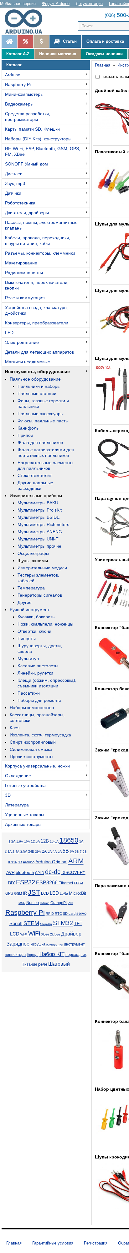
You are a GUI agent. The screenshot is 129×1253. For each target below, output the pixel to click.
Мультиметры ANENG (40, 531)
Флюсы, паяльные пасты (43, 420)
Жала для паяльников (40, 442)
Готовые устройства (25, 785)
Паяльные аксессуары (41, 413)
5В (66, 851)
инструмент (74, 944)
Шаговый (59, 964)
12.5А (35, 841)
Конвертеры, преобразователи (36, 322)
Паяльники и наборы (39, 386)
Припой (25, 435)
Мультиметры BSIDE (38, 517)
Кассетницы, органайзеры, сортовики (37, 717)
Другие (25, 602)
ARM (76, 861)
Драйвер (71, 933)
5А (60, 851)
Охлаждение (18, 775)
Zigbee (55, 934)
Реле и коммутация (25, 297)
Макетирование (21, 262)
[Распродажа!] (25, 41)
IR (25, 893)
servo (81, 913)
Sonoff (16, 923)
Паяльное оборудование (35, 379)
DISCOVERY (73, 873)
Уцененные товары (24, 814)
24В (31, 851)
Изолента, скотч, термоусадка (40, 734)
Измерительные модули (42, 567)
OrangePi (58, 903)
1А (81, 841)
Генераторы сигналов (40, 595)
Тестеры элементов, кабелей (38, 577)
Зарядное (18, 944)
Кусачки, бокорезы (36, 616)
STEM (31, 923)
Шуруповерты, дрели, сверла (40, 648)
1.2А (11, 841)
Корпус (33, 955)
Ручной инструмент (29, 609)
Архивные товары (23, 824)
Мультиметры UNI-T (38, 538)
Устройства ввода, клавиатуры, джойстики (37, 310)
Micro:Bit (77, 893)
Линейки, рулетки (35, 672)
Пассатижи (29, 693)
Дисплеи (14, 173)
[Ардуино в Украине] (9, 41)
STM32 (63, 922)
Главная (14, 1243)
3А (50, 851)
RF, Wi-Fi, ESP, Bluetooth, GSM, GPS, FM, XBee (42, 151)
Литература (17, 804)
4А (55, 851)
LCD (45, 893)
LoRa (64, 893)
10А (27, 841)
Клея (15, 727)
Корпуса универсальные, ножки (37, 765)
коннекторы (15, 954)
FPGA (78, 883)
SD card (69, 913)
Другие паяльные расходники (35, 485)
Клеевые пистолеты (38, 665)
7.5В (83, 851)
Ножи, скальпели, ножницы (45, 623)
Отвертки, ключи (34, 631)
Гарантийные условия (52, 1243)
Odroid (44, 903)
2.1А (8, 851)
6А (72, 851)
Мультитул (28, 658)
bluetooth (25, 872)
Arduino (12, 74)
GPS (9, 893)
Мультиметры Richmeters (43, 524)
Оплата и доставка (105, 41)
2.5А (23, 851)
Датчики (13, 193)
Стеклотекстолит (35, 475)
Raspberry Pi (18, 84)
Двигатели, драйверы (27, 212)
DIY (11, 883)
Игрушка (37, 944)
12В (45, 840)
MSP (21, 903)
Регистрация (95, 1243)
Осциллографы (33, 553)
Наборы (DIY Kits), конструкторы (38, 138)
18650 (68, 840)
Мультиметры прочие (39, 546)
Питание (29, 964)
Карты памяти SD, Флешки (32, 129)
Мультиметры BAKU (38, 502)
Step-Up (46, 924)
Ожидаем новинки (104, 54)
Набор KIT (51, 954)
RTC (58, 913)
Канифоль (28, 428)
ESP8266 (47, 882)
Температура (31, 587)
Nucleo (32, 902)
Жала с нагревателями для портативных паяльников (46, 452)
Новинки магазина (57, 54)
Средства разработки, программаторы (27, 116)
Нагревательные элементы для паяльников (45, 465)
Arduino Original (51, 861)
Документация (89, 3)
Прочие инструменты (31, 756)
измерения (54, 944)
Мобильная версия (18, 3)
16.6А (54, 841)
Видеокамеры (19, 103)
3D (8, 795)
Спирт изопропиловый (33, 742)
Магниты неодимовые (27, 361)
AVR (10, 872)
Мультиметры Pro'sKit (40, 510)
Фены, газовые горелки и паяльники (43, 403)
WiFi (34, 933)
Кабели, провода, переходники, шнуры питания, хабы (37, 240)
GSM (18, 893)
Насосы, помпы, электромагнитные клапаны (41, 225)
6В (77, 851)
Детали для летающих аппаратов (39, 352)
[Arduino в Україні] (26, 21)
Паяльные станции (37, 393)
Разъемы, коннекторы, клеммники (40, 253)
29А (38, 851)
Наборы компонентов (32, 707)
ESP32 (25, 882)
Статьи (69, 41)
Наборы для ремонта (39, 700)
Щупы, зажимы (33, 560)
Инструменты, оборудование (37, 371)
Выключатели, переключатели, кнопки (37, 285)
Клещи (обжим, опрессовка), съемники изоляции (47, 683)
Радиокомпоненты (24, 272)
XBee (45, 934)
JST (34, 892)
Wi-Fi (23, 934)
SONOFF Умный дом (26, 163)
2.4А (16, 851)
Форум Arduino (56, 3)
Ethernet (66, 883)
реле (42, 964)
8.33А (12, 862)
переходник (75, 954)
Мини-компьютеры (24, 94)
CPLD (39, 873)
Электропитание (22, 342)
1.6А (19, 841)
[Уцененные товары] (41, 41)
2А (44, 851)
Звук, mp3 (15, 183)
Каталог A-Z (17, 54)
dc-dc (52, 871)
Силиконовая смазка (31, 749)
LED (9, 332)
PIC (70, 903)
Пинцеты (27, 638)
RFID (50, 913)
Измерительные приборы (36, 495)
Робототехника (20, 202)
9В (20, 862)
